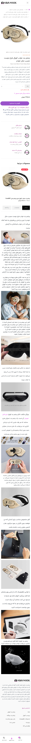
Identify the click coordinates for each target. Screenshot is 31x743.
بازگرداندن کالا (26, 726)
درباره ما (28, 722)
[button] (19, 738)
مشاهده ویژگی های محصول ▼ (22, 93)
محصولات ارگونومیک (24, 719)
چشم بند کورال (11, 712)
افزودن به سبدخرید (15, 103)
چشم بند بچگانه (11, 715)
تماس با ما (12, 722)
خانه (29, 712)
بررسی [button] (26, 207)
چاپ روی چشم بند (10, 719)
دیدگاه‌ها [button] (7, 208)
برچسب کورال (26, 715)
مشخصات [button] (16, 208)
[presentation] (29, 31)
